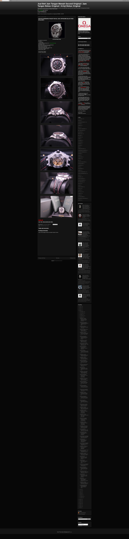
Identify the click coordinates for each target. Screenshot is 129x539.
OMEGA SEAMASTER (81, 171)
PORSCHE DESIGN (81, 180)
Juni (81, 490)
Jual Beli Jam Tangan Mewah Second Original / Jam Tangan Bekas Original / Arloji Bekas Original (62, 5)
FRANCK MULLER (81, 148)
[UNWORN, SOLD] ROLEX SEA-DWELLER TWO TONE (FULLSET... (84, 415)
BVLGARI (79, 135)
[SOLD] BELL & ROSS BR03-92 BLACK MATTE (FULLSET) (83, 341)
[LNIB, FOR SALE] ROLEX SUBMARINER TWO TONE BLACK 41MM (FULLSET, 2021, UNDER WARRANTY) (86, 207)
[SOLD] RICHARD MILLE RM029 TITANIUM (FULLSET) (84, 365)
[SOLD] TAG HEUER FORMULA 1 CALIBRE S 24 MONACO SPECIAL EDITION (86, 216)
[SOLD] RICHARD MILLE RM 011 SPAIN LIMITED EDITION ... (84, 330)
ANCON (79, 120)
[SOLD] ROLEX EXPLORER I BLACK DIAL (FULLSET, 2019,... (83, 461)
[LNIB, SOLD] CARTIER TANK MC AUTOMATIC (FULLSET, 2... (84, 390)
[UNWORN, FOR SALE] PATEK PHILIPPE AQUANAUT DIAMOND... (83, 447)
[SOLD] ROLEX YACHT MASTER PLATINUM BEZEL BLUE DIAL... (83, 405)
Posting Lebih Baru (41, 258)
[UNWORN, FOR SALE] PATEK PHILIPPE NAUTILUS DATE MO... (84, 379)
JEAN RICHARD (80, 163)
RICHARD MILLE (81, 181)
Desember (82, 311)
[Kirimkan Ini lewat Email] (53, 224)
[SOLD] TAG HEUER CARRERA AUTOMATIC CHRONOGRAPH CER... (84, 323)
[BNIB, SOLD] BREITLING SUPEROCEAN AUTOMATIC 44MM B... (84, 451)
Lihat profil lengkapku (81, 514)
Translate (85, 525)
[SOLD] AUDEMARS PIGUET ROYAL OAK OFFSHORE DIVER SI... (83, 382)
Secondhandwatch (82, 512)
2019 (80, 499)
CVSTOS (79, 145)
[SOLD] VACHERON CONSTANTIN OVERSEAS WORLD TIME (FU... (83, 347)
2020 (80, 310)
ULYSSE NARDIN (81, 196)
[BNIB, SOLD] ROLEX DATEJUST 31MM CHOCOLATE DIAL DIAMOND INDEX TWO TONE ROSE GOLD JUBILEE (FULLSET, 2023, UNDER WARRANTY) (84, 257)
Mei (81, 492)
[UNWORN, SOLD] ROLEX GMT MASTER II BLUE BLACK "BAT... (84, 454)
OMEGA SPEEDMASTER (82, 173)
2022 (80, 307)
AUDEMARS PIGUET (43, 225)
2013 (80, 507)
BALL (79, 127)
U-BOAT (79, 195)
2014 (80, 506)
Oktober (81, 314)
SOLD (48, 225)
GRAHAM (79, 153)
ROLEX (79, 183)
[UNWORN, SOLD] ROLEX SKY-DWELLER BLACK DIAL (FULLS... (84, 483)
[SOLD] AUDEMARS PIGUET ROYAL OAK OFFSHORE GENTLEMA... (83, 375)
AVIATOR (79, 123)
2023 (80, 306)
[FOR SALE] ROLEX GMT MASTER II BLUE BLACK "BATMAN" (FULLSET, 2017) (86, 224)
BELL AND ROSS (81, 130)
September (82, 315)
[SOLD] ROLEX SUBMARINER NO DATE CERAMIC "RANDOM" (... (83, 440)
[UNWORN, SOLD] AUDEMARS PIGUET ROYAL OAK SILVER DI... (83, 393)
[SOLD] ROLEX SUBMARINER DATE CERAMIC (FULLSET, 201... (84, 368)
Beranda (57, 258)
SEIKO (79, 185)
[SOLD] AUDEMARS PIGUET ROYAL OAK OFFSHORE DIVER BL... (83, 361)
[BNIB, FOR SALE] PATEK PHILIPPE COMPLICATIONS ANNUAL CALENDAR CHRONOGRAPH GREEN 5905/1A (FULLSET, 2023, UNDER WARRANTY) (83, 245)
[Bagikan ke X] (55, 224)
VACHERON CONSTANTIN (82, 198)
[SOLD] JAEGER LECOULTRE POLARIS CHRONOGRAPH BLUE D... (84, 351)
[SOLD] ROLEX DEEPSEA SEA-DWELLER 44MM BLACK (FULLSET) (84, 437)
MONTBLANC (80, 168)
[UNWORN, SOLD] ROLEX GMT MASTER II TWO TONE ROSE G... (84, 333)
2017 (80, 502)
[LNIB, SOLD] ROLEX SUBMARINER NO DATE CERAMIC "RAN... (83, 486)
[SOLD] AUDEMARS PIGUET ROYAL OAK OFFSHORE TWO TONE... (83, 337)
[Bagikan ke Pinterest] (57, 224)
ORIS (79, 175)
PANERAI (79, 176)
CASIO (79, 138)
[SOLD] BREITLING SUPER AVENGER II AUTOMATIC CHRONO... (83, 433)
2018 (80, 500)
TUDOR (79, 193)
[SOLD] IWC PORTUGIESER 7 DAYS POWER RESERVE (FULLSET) (84, 479)
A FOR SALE (80, 118)
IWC (79, 160)
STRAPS (79, 190)
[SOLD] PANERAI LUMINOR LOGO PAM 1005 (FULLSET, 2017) (84, 430)
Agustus (81, 317)
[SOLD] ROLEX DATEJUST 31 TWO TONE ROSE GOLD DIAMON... (83, 475)
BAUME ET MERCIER (81, 128)
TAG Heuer (80, 191)
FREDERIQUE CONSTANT (82, 150)
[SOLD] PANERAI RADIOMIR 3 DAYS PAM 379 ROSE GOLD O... (84, 401)
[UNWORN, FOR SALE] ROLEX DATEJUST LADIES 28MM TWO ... (84, 372)
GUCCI (79, 155)
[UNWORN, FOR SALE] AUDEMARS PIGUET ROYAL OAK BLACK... (84, 427)
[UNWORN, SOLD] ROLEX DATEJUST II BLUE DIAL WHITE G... (84, 358)
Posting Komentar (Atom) (58, 260)
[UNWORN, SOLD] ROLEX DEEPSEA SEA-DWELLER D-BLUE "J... (84, 408)
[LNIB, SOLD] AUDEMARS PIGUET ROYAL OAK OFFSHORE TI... (84, 465)
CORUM (79, 143)
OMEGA (79, 170)
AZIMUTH (79, 125)
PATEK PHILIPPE (81, 178)
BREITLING (80, 133)
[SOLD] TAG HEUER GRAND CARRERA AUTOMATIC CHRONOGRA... (83, 419)
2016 (80, 503)
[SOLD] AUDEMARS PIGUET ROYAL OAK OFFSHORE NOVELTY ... (84, 386)
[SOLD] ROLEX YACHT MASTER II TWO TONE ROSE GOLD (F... (84, 344)
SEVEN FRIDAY (80, 186)
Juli (80, 489)
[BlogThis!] (54, 224)
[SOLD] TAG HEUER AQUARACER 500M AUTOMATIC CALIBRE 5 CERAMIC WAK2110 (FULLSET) (86, 287)
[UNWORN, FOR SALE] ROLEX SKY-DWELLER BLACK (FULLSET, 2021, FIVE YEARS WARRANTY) (86, 296)
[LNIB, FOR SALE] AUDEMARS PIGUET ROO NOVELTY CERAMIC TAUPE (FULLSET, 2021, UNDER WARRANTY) (84, 277)
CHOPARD (80, 140)
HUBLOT (79, 158)
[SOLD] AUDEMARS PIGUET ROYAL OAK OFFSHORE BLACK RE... (83, 468)
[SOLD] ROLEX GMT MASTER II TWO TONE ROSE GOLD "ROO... (84, 472)
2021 (80, 309)
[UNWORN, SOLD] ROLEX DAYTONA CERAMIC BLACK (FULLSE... (83, 319)
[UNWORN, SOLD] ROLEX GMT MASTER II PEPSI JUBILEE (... (84, 355)
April (81, 493)
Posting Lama (72, 258)
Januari (81, 497)
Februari (81, 496)
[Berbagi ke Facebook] (56, 224)
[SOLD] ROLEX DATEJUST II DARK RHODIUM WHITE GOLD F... (83, 457)
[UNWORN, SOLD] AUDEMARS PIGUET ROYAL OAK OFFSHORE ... (83, 411)
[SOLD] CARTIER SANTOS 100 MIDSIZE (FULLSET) (84, 327)
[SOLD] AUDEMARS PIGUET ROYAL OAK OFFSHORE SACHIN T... (83, 397)
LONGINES (80, 165)
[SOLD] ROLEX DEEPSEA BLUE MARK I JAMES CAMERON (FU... (84, 444)
